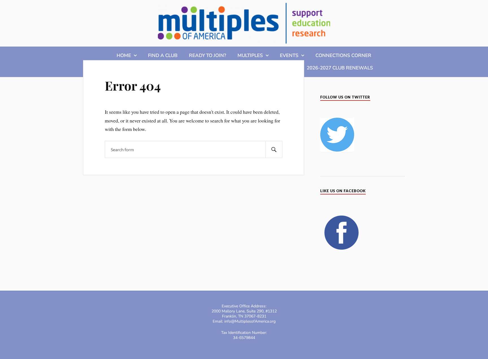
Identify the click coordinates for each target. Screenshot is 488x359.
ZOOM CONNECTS (135, 68)
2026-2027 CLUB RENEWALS (340, 68)
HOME (124, 55)
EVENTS (289, 55)
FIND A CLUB (163, 55)
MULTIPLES (250, 55)
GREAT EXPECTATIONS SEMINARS (207, 68)
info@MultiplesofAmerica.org (250, 321)
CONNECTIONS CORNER (343, 55)
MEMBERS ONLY (276, 68)
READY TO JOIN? (207, 55)
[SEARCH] (273, 149)
